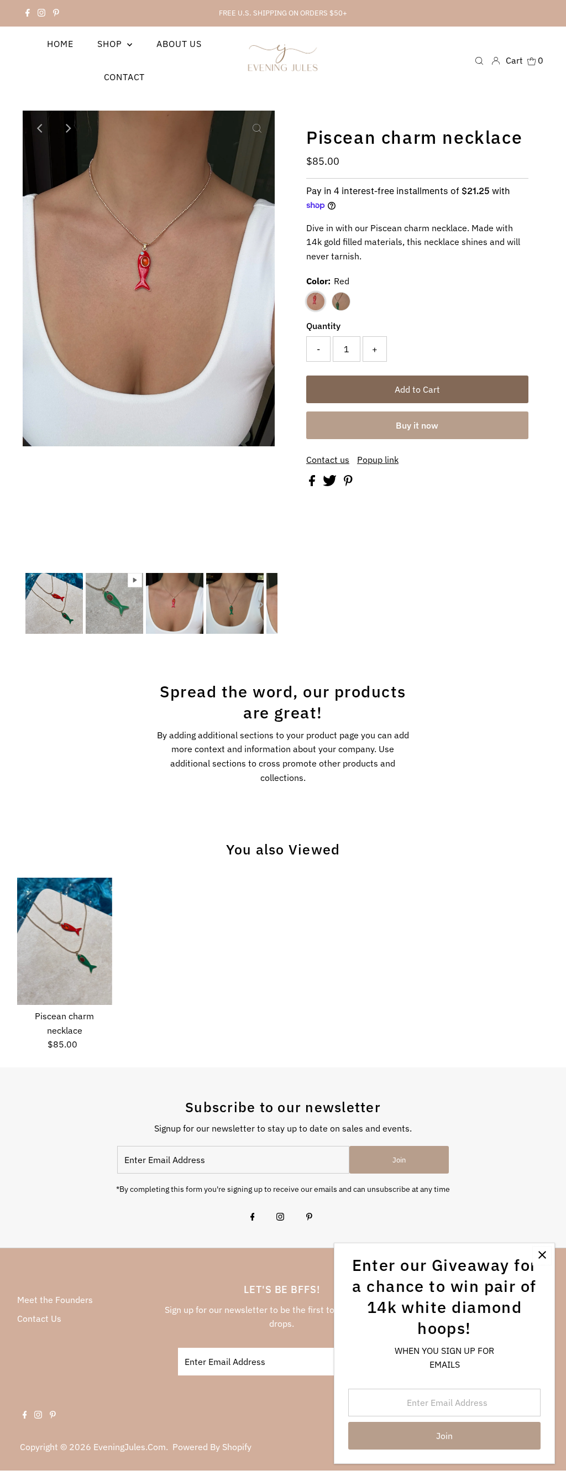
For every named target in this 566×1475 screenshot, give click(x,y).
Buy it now (417, 425)
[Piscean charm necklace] (65, 941)
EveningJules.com (129, 1446)
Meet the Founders (55, 1299)
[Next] (67, 128)
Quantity (323, 325)
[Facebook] (28, 13)
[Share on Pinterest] (348, 482)
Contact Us (39, 1318)
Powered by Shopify (211, 1446)
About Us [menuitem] (178, 43)
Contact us (327, 459)
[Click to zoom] (257, 128)
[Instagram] (41, 13)
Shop (110, 43)
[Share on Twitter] (331, 482)
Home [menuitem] (60, 43)
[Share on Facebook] (313, 482)
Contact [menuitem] (124, 76)
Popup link (378, 459)
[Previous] (40, 128)
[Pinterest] (56, 13)
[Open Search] (479, 60)
